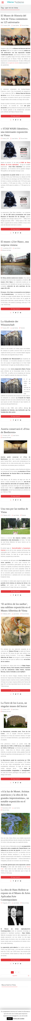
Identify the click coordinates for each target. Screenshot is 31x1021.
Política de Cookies (18, 1018)
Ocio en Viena (25, 25)
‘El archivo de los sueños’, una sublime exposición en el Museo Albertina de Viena (15, 607)
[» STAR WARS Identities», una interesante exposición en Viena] (15, 150)
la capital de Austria (13, 63)
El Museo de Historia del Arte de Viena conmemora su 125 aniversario (14, 19)
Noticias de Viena (6, 437)
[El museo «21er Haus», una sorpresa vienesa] (15, 264)
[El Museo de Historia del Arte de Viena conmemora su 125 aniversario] (15, 36)
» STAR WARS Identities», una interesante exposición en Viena (15, 132)
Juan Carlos (16, 25)
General (23, 328)
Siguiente (14, 975)
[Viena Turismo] (15, 2)
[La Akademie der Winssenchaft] (11, 338)
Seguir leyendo (16, 116)
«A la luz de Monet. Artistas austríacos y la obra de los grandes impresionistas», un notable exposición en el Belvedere (15, 798)
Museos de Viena (6, 250)
